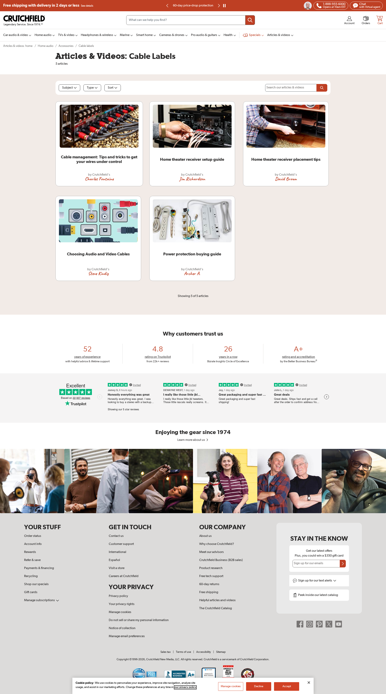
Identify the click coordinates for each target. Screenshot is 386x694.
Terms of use (183, 652)
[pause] (224, 6)
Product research (211, 568)
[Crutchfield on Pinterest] (319, 624)
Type (90, 87)
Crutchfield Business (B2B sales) (221, 560)
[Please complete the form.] (321, 88)
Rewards (30, 552)
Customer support (121, 544)
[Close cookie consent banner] (308, 682)
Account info (33, 544)
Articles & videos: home (18, 45)
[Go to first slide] (218, 5)
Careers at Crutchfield (124, 576)
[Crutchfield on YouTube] (339, 624)
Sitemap (221, 652)
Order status (32, 536)
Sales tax (165, 652)
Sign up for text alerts (315, 580)
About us (205, 536)
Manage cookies (120, 612)
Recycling (31, 576)
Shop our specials (36, 584)
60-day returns (193, 5)
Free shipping (48, 5)
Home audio (45, 45)
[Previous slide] (167, 5)
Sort (110, 87)
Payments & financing (39, 568)
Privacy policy (118, 596)
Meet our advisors (211, 552)
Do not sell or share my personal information (139, 620)
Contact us (116, 536)
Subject (67, 87)
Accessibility (203, 652)
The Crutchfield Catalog (215, 608)
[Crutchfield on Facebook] (300, 624)
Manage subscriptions (39, 600)
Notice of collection (122, 628)
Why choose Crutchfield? (216, 544)
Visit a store (116, 568)
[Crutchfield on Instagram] (310, 624)
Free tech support (211, 576)
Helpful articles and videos (217, 600)
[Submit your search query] (250, 20)
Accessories (66, 45)
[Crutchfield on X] (329, 624)
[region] (193, 481)
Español (114, 560)
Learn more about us (191, 440)
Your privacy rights (121, 604)
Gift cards (30, 592)
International (117, 552)
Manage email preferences (127, 636)
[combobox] (190, 20)
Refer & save (32, 560)
